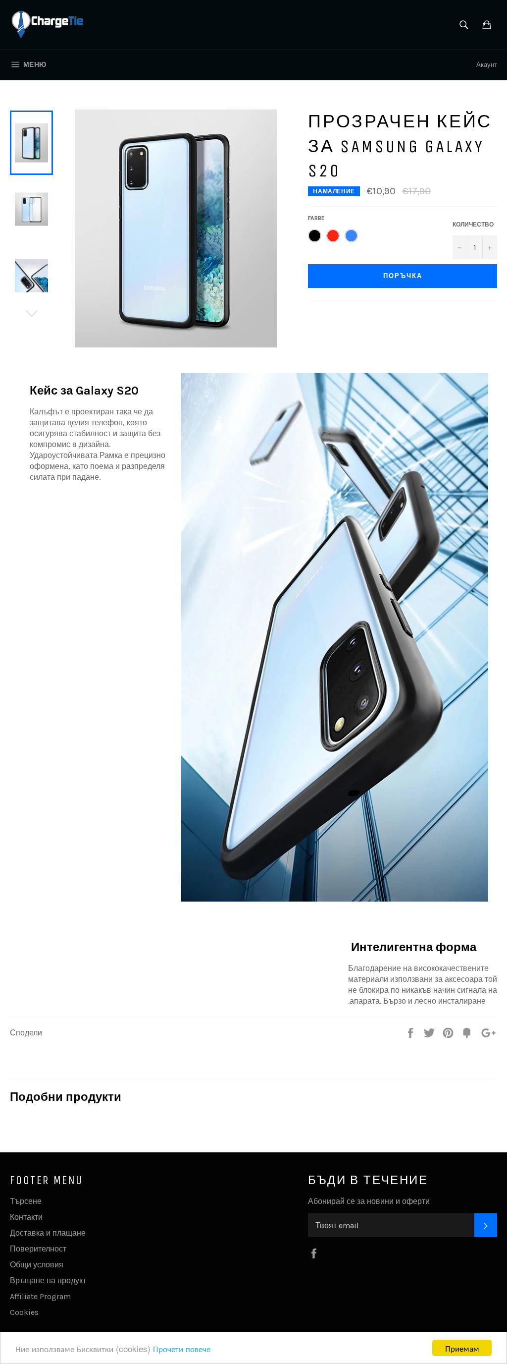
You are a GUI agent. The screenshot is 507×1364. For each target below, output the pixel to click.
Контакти (26, 1217)
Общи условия (36, 1264)
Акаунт (486, 64)
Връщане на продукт (48, 1280)
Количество (473, 224)
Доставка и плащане (48, 1233)
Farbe (316, 218)
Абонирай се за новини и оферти (369, 1201)
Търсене (26, 1201)
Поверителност (38, 1248)
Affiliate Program (40, 1296)
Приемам (462, 1348)
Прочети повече (181, 1348)
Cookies (24, 1312)
